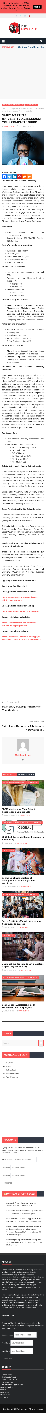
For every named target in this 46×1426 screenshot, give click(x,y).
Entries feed (11, 1070)
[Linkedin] (14, 176)
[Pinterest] (19, 176)
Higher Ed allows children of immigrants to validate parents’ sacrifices (19, 881)
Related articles (9, 774)
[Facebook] (4, 176)
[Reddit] (24, 176)
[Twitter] (9, 176)
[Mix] (29, 176)
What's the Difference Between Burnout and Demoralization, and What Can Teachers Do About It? (23, 1229)
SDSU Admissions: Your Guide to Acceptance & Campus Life (19, 810)
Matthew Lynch (9, 126)
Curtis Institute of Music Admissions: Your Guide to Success (22, 922)
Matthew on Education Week (20, 1194)
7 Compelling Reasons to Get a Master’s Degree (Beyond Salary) (23, 965)
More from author (26, 774)
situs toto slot (5, 1395)
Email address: (8, 1159)
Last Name (6, 1175)
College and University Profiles (13, 105)
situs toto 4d (4, 1392)
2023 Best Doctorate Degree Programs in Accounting (23, 838)
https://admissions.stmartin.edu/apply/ (20, 611)
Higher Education (31, 105)
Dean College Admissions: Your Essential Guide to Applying (18, 1006)
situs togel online (6, 1387)
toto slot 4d (4, 1397)
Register (9, 1063)
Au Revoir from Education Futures (21, 1203)
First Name (6, 1167)
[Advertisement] (23, 74)
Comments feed (12, 1073)
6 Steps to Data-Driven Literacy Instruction (25, 1211)
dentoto (3, 1390)
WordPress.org (12, 1077)
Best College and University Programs (15, 823)
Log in (8, 1066)
